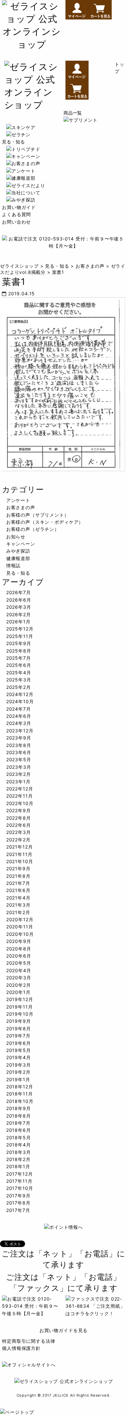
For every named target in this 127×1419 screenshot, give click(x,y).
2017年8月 (18, 1202)
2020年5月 (18, 963)
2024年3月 (18, 723)
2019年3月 (18, 1065)
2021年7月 (18, 883)
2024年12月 (20, 694)
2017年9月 (18, 1195)
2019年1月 (18, 1079)
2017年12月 (19, 1174)
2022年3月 (18, 832)
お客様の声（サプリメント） (37, 515)
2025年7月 (18, 658)
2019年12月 (19, 999)
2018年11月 (19, 1093)
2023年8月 (18, 745)
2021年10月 (19, 861)
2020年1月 (18, 992)
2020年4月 (18, 970)
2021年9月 (18, 868)
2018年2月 (18, 1159)
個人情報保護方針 (21, 1348)
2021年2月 (18, 912)
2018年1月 (18, 1166)
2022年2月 (18, 839)
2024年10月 (20, 701)
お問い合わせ (16, 222)
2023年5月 (18, 759)
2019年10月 (20, 1014)
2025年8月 (18, 651)
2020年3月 (18, 977)
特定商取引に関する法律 (28, 1341)
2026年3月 (18, 607)
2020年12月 (20, 919)
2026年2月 (18, 614)
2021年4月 (18, 897)
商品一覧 (73, 113)
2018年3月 (18, 1152)
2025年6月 (18, 665)
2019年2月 (18, 1072)
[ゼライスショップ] (32, 44)
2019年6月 (18, 1043)
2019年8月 (18, 1028)
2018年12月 (19, 1086)
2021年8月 (18, 876)
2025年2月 (18, 687)
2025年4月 (18, 672)
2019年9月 (18, 1021)
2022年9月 (18, 810)
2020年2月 (18, 985)
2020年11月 (19, 926)
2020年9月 (18, 941)
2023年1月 (18, 781)
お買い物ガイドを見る (63, 1330)
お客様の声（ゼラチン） (32, 529)
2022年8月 (18, 818)
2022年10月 (20, 803)
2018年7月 (18, 1123)
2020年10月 (20, 934)
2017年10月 (19, 1188)
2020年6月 (18, 956)
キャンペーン (20, 543)
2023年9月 (18, 737)
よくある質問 (16, 214)
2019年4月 (18, 1057)
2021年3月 (18, 905)
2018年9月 (18, 1108)
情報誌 (13, 565)
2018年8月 (18, 1116)
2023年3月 (18, 767)
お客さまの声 (20, 507)
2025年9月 (18, 643)
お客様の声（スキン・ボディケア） (44, 522)
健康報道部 (18, 558)
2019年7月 (18, 1035)
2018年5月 (18, 1137)
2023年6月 (18, 752)
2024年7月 (18, 709)
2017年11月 (19, 1181)
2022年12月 (19, 788)
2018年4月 (18, 1144)
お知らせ (15, 536)
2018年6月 (18, 1130)
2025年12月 (20, 628)
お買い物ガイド (19, 207)
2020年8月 (18, 948)
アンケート (18, 500)
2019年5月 (18, 1050)
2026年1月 (18, 621)
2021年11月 (19, 854)
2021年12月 (19, 847)
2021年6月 (18, 890)
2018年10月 (20, 1101)
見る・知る (13, 141)
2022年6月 (18, 825)
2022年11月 (19, 796)
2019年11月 (19, 1006)
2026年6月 (18, 600)
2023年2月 (18, 774)
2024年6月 (18, 716)
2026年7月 (18, 592)
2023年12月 (20, 730)
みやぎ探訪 (18, 551)
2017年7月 (18, 1210)
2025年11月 (19, 636)
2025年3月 (18, 679)
